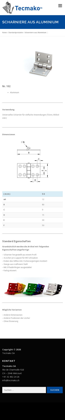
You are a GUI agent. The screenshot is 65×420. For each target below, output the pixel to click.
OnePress (43, 409)
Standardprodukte (15, 32)
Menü (59, 5)
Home (4, 32)
